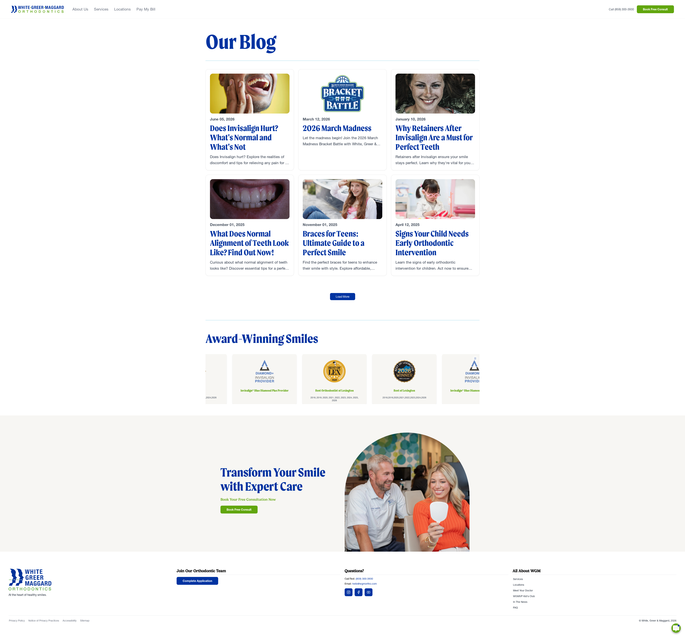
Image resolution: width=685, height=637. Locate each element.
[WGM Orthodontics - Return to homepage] (90, 579)
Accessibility (70, 620)
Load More (342, 296)
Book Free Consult (655, 9)
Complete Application (197, 581)
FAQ (515, 607)
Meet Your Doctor (523, 590)
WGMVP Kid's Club (524, 596)
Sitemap (84, 620)
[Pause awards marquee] (475, 358)
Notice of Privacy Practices (43, 620)
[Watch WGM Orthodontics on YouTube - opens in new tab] (368, 592)
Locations (122, 9)
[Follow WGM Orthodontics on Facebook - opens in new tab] (358, 592)
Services (101, 9)
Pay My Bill (145, 9)
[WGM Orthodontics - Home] (37, 9)
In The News (520, 601)
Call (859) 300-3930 (621, 9)
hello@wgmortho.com (364, 583)
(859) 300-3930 (364, 578)
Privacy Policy (17, 620)
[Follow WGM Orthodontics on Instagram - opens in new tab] (348, 592)
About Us (80, 9)
